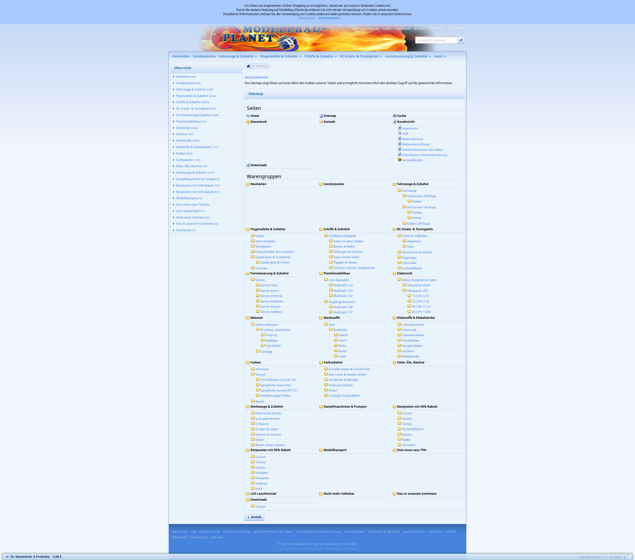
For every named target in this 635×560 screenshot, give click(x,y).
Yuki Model (273, 346)
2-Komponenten (413, 325)
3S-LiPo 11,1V (421, 306)
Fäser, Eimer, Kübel (346, 257)
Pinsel (333, 390)
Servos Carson (270, 306)
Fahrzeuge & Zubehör (413, 184)
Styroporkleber (412, 346)
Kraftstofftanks (412, 268)
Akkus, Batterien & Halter (419, 280)
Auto (410, 246)
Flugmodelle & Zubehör (268, 229)
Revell (259, 401)
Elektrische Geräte (268, 413)
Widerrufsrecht (412, 139)
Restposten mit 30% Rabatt (417, 407)
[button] (461, 39)
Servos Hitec (269, 285)
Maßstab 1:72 (343, 312)
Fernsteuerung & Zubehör (270, 273)
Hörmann (408, 445)
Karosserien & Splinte (417, 252)
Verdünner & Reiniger (343, 380)
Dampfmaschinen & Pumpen (345, 407)
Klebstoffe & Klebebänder (416, 318)
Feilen (259, 440)
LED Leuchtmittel (263, 494)
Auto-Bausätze (339, 280)
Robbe (406, 440)
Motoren (257, 318)
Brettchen (340, 330)
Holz (332, 325)
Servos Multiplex (271, 301)
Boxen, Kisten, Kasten (270, 445)
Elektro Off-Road (418, 224)
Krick (258, 489)
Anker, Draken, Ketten (348, 241)
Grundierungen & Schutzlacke (349, 369)
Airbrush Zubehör (341, 385)
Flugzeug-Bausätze (342, 302)
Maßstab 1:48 (343, 307)
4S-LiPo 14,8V (421, 312)
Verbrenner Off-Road (421, 196)
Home (255, 116)
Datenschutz (306, 18)
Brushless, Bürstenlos (275, 330)
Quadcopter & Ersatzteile (272, 257)
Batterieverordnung (415, 144)
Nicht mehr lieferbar (339, 494)
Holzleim (408, 351)
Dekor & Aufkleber (415, 236)
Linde (342, 356)
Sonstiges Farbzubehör (344, 396)
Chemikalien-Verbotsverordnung (424, 155)
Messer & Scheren (268, 434)
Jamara (407, 434)
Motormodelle (265, 241)
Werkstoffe (332, 318)
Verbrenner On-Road (421, 207)
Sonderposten (334, 184)
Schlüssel (261, 424)
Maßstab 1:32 (343, 296)
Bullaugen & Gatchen (348, 252)
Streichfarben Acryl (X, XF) (278, 380)
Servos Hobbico (271, 312)
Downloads (259, 165)
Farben (256, 362)
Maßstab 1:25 (343, 291)
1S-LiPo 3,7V (420, 296)
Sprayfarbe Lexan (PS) (275, 385)
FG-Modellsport (412, 429)
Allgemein (414, 241)
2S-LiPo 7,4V (420, 301)
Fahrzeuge (409, 191)
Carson (407, 413)
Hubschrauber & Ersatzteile (274, 252)
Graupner (262, 478)
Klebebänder (411, 356)
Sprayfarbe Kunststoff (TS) (278, 390)
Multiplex (271, 340)
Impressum (410, 128)
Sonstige (266, 352)
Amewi (416, 201)
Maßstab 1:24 (343, 285)
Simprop (271, 335)
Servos (260, 280)
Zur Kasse (615, 557)
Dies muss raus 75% (411, 450)
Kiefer (343, 351)
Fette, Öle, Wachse (410, 362)
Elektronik (404, 273)
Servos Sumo (269, 291)
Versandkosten (412, 160)
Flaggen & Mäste (345, 262)
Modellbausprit (335, 450)
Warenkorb (259, 122)
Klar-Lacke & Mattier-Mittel (347, 374)
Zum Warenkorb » (590, 557)
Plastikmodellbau (337, 273)
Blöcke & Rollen (344, 246)
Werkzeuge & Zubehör (267, 407)
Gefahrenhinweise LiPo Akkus (422, 150)
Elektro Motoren (266, 325)
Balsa (342, 346)
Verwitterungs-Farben (275, 396)
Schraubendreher (267, 419)
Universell (409, 330)
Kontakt (329, 122)
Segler (259, 236)
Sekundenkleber (413, 335)
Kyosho (407, 419)
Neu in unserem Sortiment (417, 494)
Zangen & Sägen (266, 429)
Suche (401, 116)
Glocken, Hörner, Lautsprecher (355, 268)
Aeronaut (261, 369)
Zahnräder (409, 263)
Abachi (343, 335)
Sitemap (261, 66)
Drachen (261, 268)
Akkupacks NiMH (418, 285)
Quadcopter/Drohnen (275, 262)
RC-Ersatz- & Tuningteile (415, 229)
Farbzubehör (333, 362)
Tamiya (417, 212)
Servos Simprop (271, 296)
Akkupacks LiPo (417, 291)
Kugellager (409, 258)
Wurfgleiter (263, 246)
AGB (405, 134)
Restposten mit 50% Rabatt (271, 450)
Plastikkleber (411, 340)
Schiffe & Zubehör (337, 229)
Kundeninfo (406, 122)
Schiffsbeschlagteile (342, 236)
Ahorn (343, 340)
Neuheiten (258, 184)
